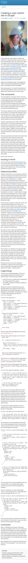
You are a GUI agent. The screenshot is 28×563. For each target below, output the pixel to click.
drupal (23, 18)
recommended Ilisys (18, 163)
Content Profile (15, 182)
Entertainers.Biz (5, 79)
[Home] (4, 3)
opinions (11, 18)
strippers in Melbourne (19, 69)
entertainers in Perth (13, 76)
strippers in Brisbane (10, 68)
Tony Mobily (5, 18)
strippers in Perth (15, 66)
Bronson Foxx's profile (18, 209)
